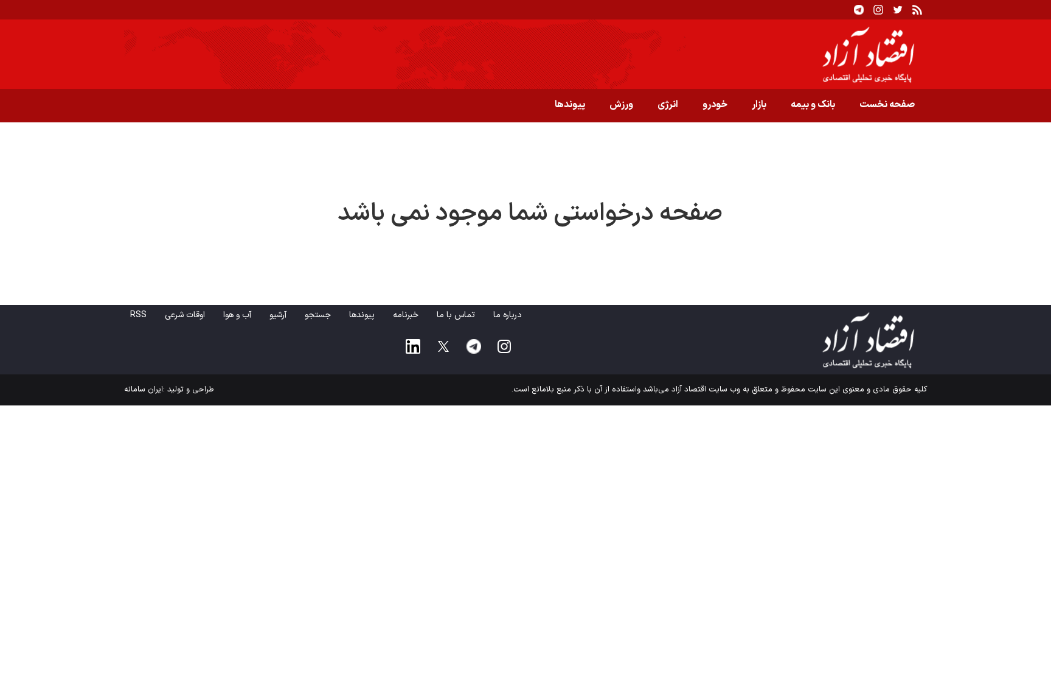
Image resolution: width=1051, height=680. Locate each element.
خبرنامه (405, 315)
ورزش (621, 104)
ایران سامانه (143, 390)
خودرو (714, 104)
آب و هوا (237, 315)
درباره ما (507, 315)
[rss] (917, 9)
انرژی (667, 104)
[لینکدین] (413, 346)
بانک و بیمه (813, 104)
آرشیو (277, 315)
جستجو (318, 315)
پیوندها (570, 104)
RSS (138, 315)
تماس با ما (456, 315)
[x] (443, 346)
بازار (759, 104)
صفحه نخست (887, 104)
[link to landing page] (525, 54)
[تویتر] (897, 9)
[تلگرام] (859, 9)
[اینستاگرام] (878, 9)
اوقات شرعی (185, 315)
